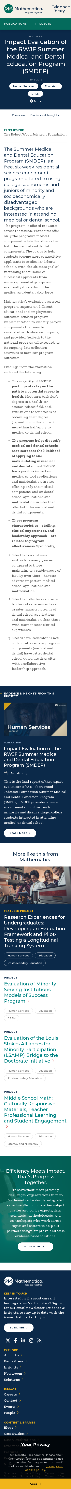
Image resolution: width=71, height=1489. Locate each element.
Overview (19, 115)
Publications (15, 23)
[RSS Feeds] (39, 1340)
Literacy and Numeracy (23, 1143)
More (37, 101)
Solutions (12, 1379)
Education (51, 86)
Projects (43, 23)
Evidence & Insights (44, 115)
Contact (10, 1400)
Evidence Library (60, 9)
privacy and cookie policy (44, 1468)
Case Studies (14, 1433)
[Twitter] (8, 1340)
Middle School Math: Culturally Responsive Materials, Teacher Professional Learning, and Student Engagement (35, 1109)
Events (9, 1406)
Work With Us (34, 1246)
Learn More (18, 833)
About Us (11, 1355)
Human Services (24, 86)
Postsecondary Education (25, 963)
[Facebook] (15, 1340)
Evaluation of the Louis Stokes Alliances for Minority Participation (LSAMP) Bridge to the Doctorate (31, 1049)
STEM (35, 93)
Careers (10, 1394)
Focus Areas (13, 1361)
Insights (11, 1367)
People (9, 1412)
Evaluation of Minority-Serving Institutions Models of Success (31, 992)
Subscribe (17, 1327)
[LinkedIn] (23, 1340)
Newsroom (13, 1373)
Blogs (8, 1427)
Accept (35, 1483)
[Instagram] (31, 1340)
